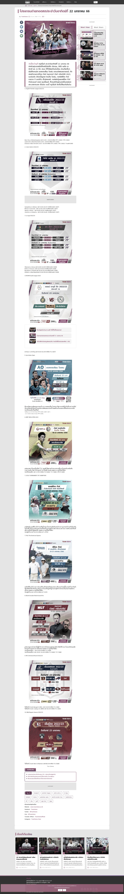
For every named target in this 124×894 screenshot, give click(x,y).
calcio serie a (57, 793)
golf (37, 801)
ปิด (64, 890)
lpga (51, 801)
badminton (69, 797)
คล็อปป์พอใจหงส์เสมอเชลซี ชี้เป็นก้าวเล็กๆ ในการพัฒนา (41, 776)
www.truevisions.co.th (36, 807)
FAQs (75, 2)
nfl (26, 801)
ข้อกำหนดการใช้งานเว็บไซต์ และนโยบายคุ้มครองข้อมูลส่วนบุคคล (62, 887)
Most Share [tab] (98, 27)
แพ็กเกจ (44, 2)
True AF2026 (36, 2)
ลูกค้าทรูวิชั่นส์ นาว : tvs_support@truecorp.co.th (39, 880)
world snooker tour (57, 797)
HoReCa (68, 2)
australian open (44, 797)
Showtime (61, 2)
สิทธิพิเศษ (53, 2)
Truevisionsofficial (40, 817)
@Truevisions (31, 814)
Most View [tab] (85, 27)
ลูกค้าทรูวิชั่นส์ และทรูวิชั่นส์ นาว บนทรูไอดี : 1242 (38, 882)
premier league (46, 793)
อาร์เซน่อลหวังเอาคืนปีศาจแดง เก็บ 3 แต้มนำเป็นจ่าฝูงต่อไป (42, 774)
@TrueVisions (33, 812)
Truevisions (34, 809)
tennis (35, 797)
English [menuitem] (94, 7)
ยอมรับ (60, 890)
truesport (36, 793)
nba (31, 801)
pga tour (43, 801)
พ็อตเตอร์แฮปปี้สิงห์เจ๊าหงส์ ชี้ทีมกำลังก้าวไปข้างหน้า (40, 778)
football (28, 797)
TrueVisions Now (36, 819)
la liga (66, 793)
